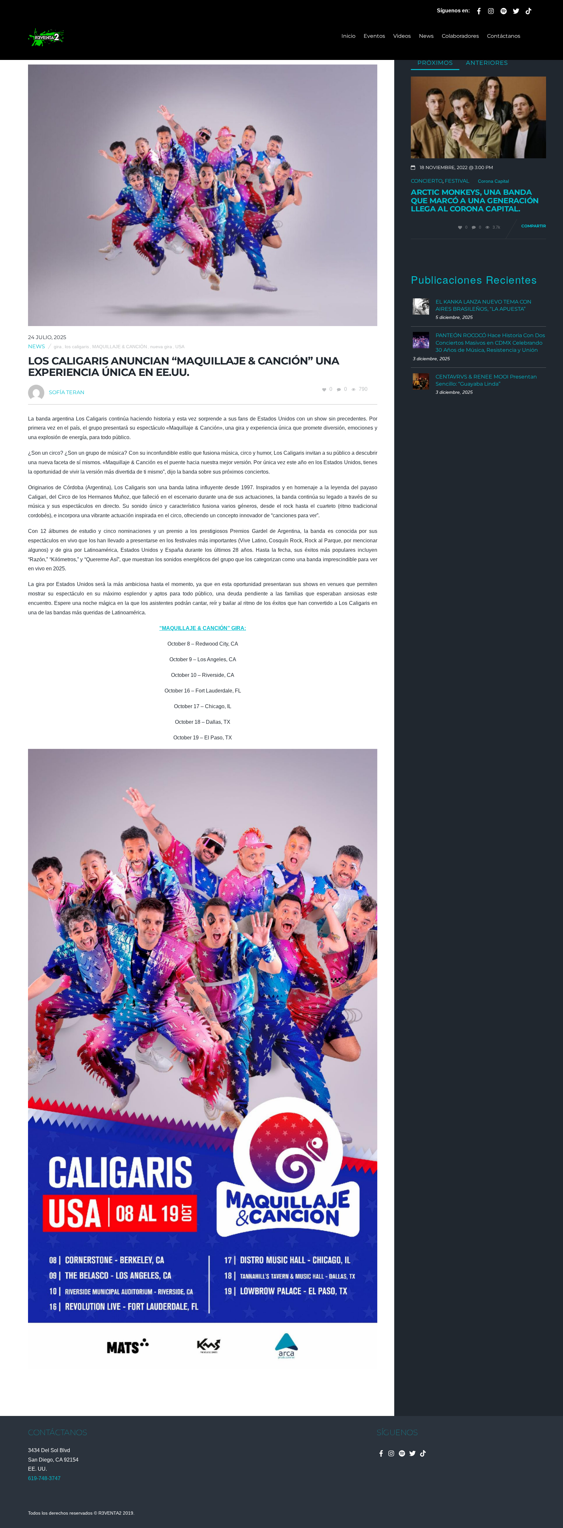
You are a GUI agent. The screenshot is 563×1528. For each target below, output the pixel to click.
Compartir (533, 225)
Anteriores (487, 62)
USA (179, 346)
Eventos (374, 36)
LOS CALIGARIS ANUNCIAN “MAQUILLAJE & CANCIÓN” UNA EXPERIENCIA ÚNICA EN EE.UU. (183, 366)
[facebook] (479, 10)
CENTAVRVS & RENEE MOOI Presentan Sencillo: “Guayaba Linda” (486, 380)
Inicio (348, 36)
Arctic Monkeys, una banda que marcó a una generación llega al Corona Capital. (475, 200)
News (426, 36)
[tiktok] (528, 10)
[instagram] (491, 10)
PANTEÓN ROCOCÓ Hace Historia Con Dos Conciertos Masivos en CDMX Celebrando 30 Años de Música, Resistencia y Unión (490, 342)
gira (58, 346)
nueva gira (161, 346)
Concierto (426, 181)
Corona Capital (493, 181)
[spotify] (503, 10)
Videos (402, 36)
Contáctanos (503, 36)
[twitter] (516, 10)
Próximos (435, 62)
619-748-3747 (44, 1478)
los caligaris (77, 346)
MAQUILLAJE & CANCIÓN (119, 346)
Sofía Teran (66, 392)
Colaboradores (460, 36)
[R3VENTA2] (46, 42)
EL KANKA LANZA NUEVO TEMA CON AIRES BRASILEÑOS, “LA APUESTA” (483, 305)
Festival (457, 181)
